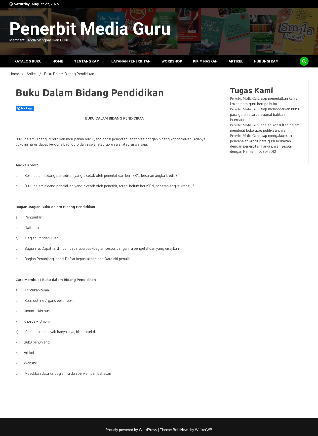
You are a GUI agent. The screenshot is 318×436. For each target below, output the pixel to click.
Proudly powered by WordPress (132, 430)
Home (57, 61)
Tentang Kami (87, 61)
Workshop (171, 61)
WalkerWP (203, 430)
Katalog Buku (27, 61)
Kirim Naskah (205, 61)
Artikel (236, 61)
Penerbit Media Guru (90, 29)
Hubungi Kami (266, 61)
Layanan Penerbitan (131, 61)
